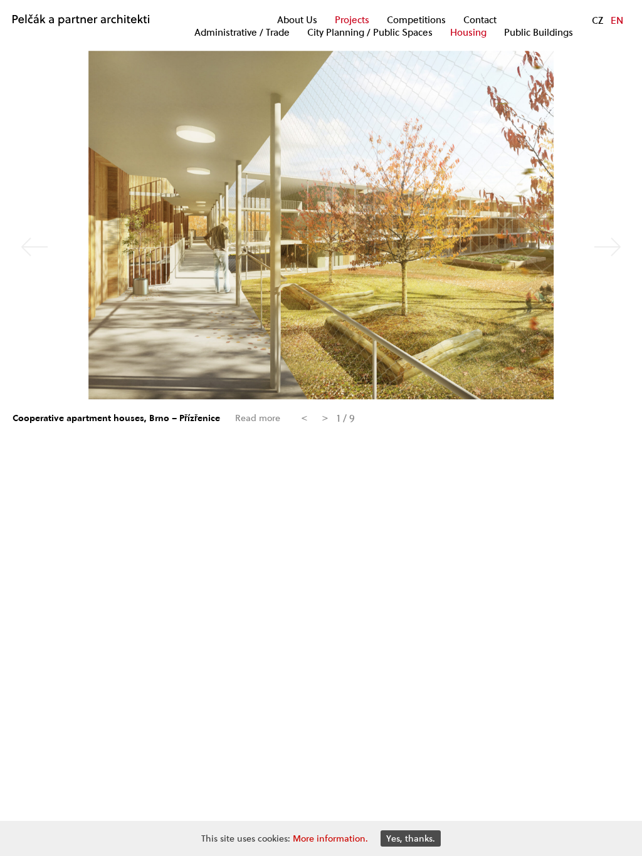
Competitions (416, 20)
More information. (330, 838)
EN (617, 20)
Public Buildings (538, 32)
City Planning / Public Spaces (370, 32)
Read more (257, 418)
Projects (352, 20)
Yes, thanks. (410, 838)
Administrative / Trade (242, 32)
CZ (597, 20)
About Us (297, 20)
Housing (468, 32)
